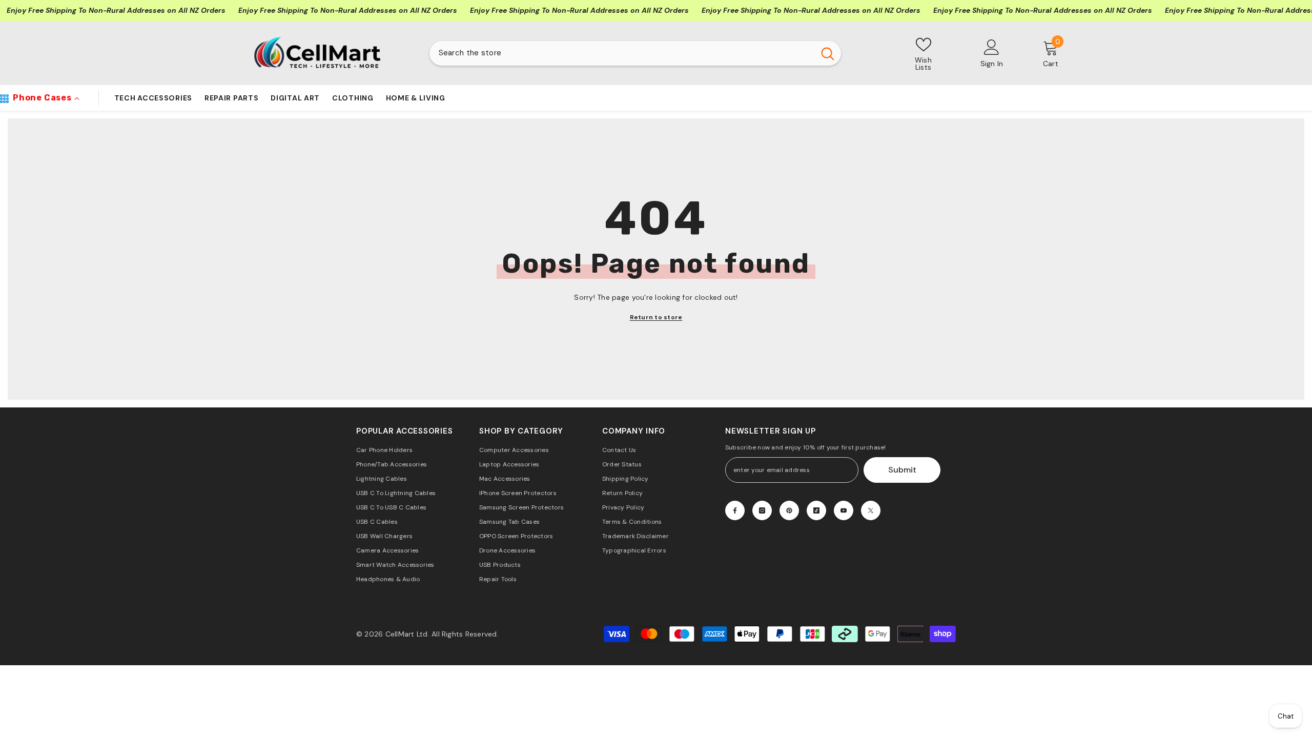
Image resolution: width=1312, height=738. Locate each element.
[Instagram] (762, 510)
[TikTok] (816, 510)
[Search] (635, 53)
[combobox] (621, 53)
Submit (902, 469)
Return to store (656, 317)
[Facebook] (735, 510)
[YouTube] (843, 510)
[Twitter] (870, 510)
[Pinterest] (789, 510)
